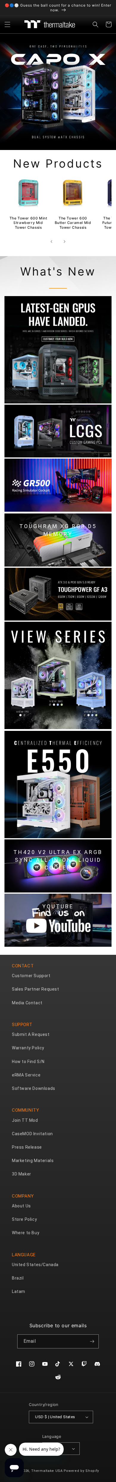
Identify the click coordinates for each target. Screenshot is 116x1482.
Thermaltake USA (47, 1471)
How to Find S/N (28, 1061)
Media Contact (27, 1002)
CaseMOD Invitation (32, 1133)
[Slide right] (64, 241)
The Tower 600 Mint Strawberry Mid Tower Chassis (28, 223)
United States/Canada (35, 1264)
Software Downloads (33, 1088)
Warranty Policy (28, 1047)
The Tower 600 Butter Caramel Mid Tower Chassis (73, 223)
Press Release (27, 1147)
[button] (7, 24)
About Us (21, 1205)
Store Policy (24, 1219)
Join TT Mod (25, 1120)
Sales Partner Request (35, 989)
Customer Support (31, 975)
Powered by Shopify (81, 1471)
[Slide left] (51, 241)
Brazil (18, 1278)
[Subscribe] (91, 1341)
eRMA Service (26, 1075)
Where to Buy (25, 1232)
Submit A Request (31, 1034)
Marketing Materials (33, 1160)
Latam (18, 1291)
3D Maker (21, 1174)
